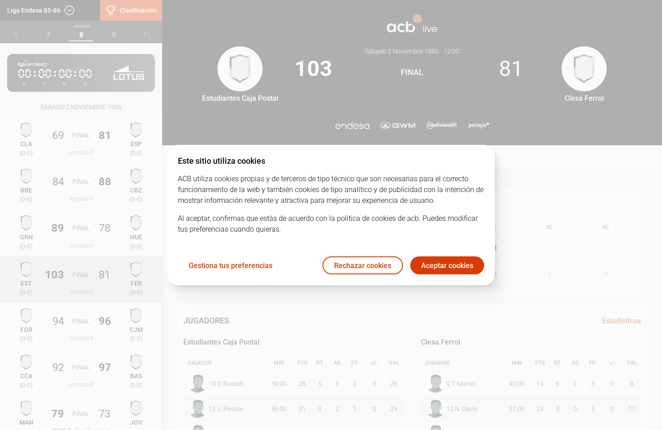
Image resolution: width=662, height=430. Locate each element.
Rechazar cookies (362, 265)
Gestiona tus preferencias (230, 265)
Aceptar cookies (447, 265)
